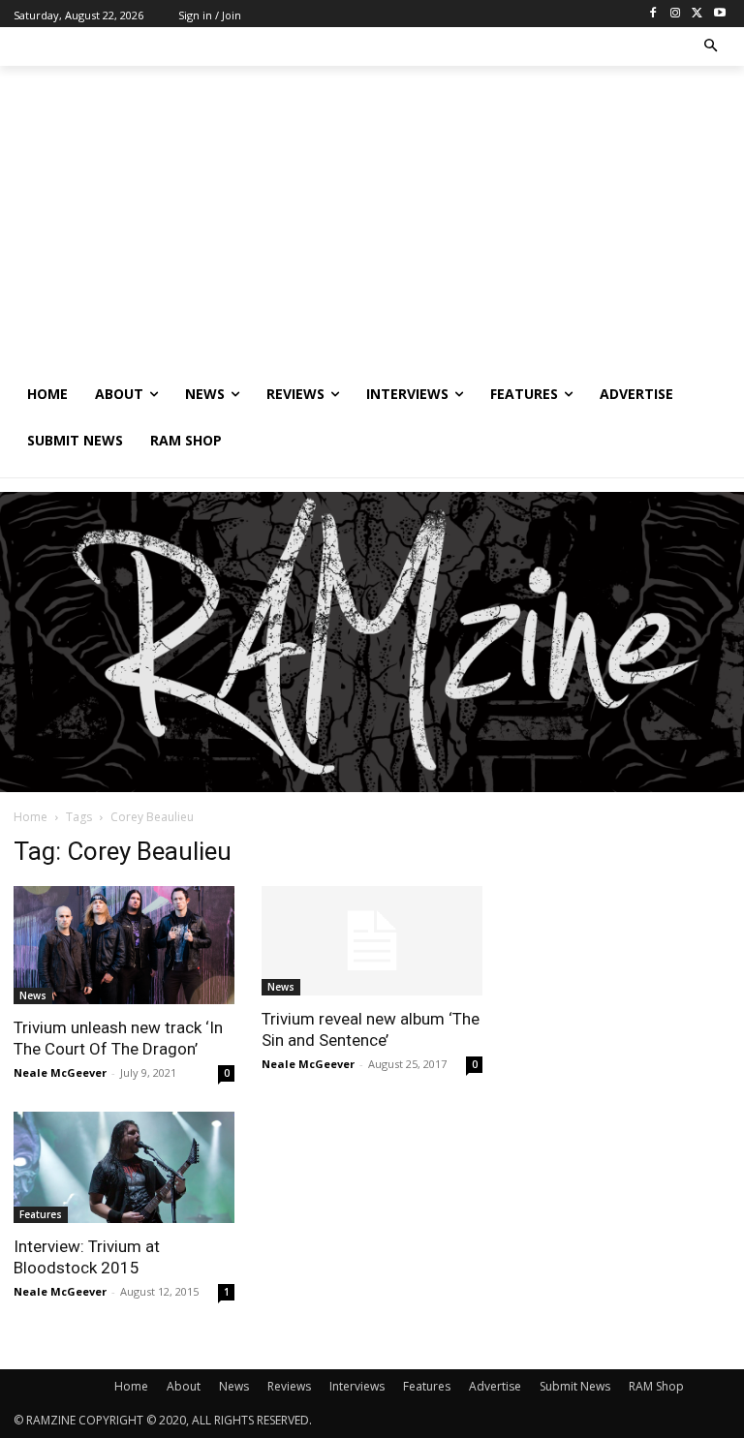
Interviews (357, 1386)
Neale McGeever (60, 1072)
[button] (711, 47)
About (184, 1386)
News (32, 995)
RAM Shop (656, 1386)
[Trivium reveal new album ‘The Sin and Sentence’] (372, 940)
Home (30, 817)
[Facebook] (653, 14)
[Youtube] (719, 14)
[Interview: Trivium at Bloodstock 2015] (124, 1167)
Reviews (289, 1386)
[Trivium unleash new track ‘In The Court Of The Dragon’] (124, 944)
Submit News (575, 1386)
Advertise (495, 1386)
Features (40, 1214)
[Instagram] (676, 14)
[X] (697, 14)
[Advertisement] (372, 225)
